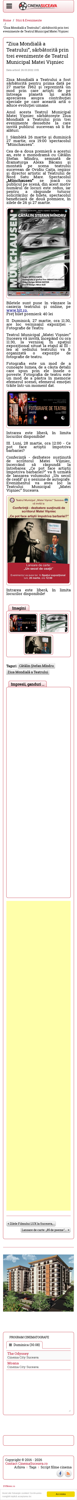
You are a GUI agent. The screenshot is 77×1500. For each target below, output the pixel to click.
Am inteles (61, 1494)
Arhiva (19, 1467)
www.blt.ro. (17, 310)
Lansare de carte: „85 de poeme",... (45, 1230)
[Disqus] (38, 740)
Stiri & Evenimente (29, 20)
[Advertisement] (38, 1056)
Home (7, 20)
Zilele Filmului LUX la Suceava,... (32, 1224)
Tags (32, 1467)
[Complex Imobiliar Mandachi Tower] (38, 1282)
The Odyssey (18, 1353)
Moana (13, 1363)
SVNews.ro (9, 1486)
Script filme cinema (56, 1467)
